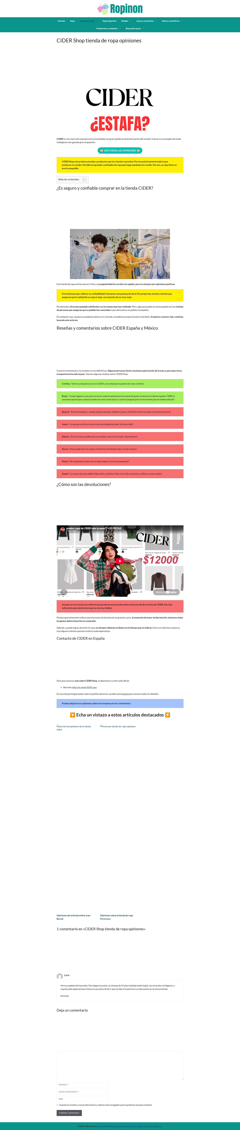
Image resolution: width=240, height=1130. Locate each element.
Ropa (72, 21)
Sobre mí (158, 1126)
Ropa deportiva (109, 21)
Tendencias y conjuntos (107, 28)
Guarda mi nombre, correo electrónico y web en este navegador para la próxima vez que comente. (105, 1104)
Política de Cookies (135, 1126)
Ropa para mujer (87, 21)
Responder (64, 996)
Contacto (149, 1126)
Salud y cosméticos (171, 21)
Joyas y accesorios (145, 21)
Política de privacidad (117, 1126)
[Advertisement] (120, 62)
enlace (125, 693)
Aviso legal (102, 1126)
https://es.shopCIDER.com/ (84, 687)
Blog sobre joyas (133, 28)
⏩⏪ (120, 150)
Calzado (61, 21)
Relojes (125, 21)
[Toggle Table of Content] (83, 179)
